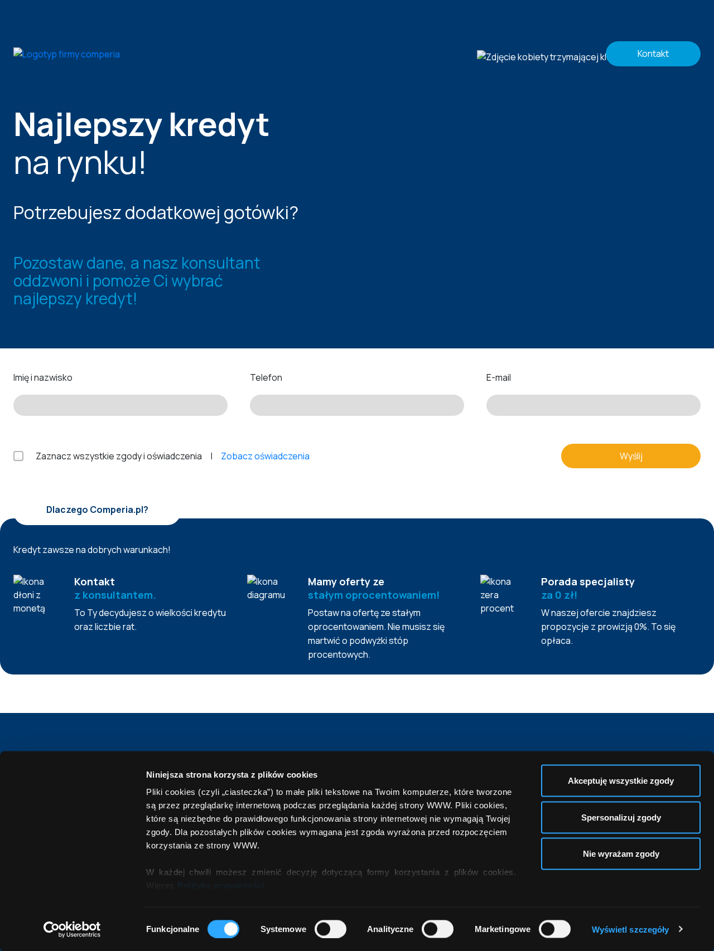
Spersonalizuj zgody (621, 817)
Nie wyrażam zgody (621, 853)
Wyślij (631, 456)
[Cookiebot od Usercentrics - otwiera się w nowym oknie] (72, 929)
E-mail (498, 377)
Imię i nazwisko (43, 377)
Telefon (266, 377)
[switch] (330, 929)
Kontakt (653, 53)
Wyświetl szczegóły (630, 929)
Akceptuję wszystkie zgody (621, 780)
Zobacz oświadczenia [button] (265, 456)
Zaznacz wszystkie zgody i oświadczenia (119, 456)
